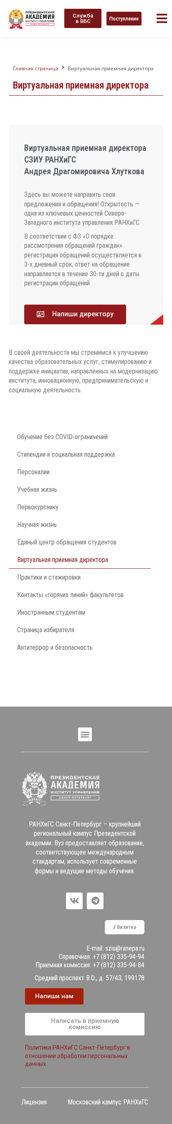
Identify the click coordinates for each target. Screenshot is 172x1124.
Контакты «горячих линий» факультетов (70, 595)
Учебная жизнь (37, 489)
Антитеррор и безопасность (55, 647)
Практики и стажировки (49, 577)
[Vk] (74, 901)
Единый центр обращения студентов (66, 542)
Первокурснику (37, 507)
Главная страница (35, 68)
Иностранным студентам (51, 612)
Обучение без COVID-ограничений (62, 437)
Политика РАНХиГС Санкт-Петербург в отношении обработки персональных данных (77, 1055)
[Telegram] (95, 901)
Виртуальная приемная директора (62, 560)
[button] (82, 18)
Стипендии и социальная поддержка (66, 454)
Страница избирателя (45, 630)
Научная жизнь (37, 525)
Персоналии (33, 472)
